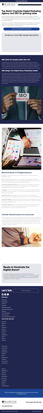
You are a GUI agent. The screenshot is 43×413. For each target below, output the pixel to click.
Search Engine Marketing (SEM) (7, 309)
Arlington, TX (4, 321)
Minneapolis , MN (5, 357)
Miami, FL (3, 355)
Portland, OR (4, 374)
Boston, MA (4, 329)
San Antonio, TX (4, 376)
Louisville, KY (4, 353)
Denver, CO (4, 338)
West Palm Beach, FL (5, 385)
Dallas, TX (3, 336)
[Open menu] (17, 4)
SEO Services (4, 311)
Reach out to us (27, 276)
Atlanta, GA (4, 323)
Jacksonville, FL (4, 346)
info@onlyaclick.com (7, 406)
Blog (36, 411)
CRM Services (4, 299)
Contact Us (39, 411)
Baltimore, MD (4, 327)
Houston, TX (4, 340)
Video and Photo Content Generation (8, 316)
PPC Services (4, 305)
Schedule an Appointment (25, 290)
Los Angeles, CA (4, 351)
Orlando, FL (4, 368)
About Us (33, 411)
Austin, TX (3, 325)
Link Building (4, 303)
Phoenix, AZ (4, 372)
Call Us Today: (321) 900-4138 (21, 1)
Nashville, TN (4, 359)
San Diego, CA (4, 380)
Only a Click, (36, 17)
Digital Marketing (5, 301)
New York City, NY (5, 361)
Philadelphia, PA (4, 370)
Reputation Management (6, 307)
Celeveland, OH (4, 334)
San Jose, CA (4, 378)
